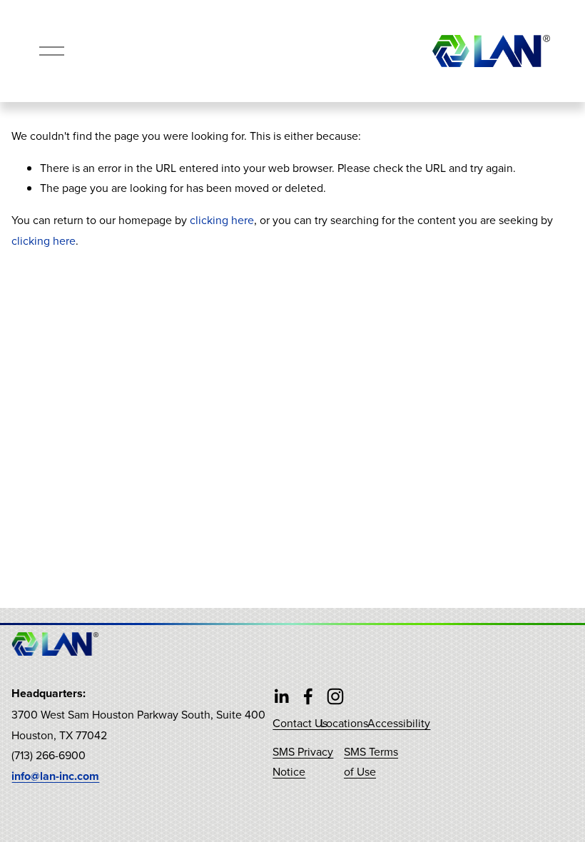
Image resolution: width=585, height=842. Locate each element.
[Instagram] (335, 696)
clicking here (222, 220)
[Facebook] (308, 696)
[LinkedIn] (281, 696)
